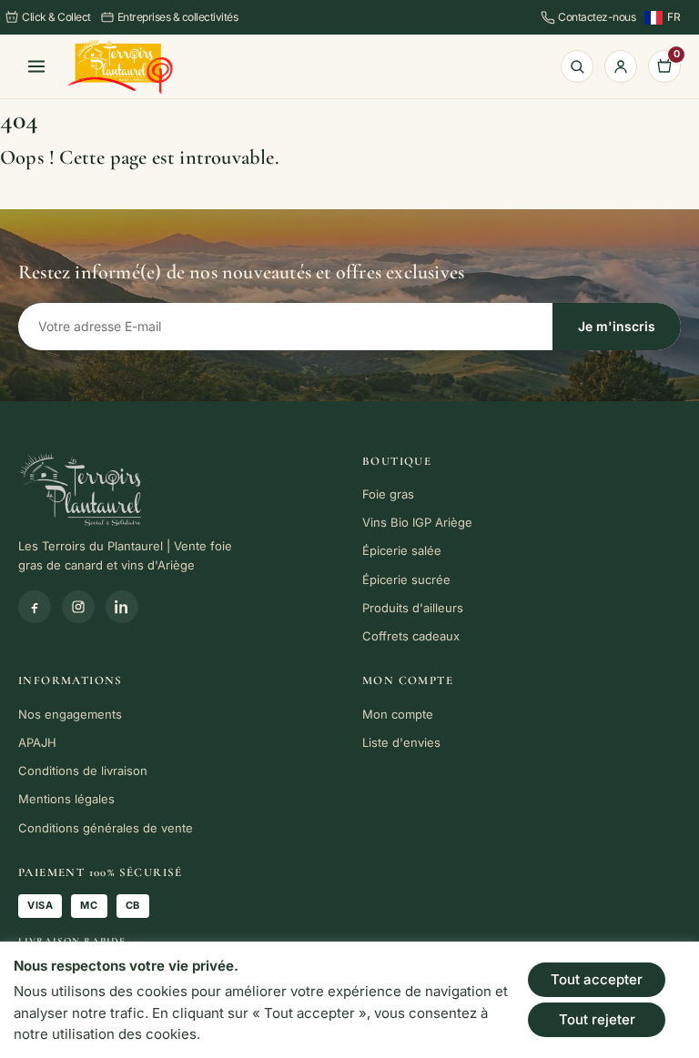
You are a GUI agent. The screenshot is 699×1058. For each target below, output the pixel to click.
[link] (120, 66)
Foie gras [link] (388, 494)
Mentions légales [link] (66, 798)
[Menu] (36, 66)
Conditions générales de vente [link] (105, 828)
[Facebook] (34, 606)
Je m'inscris (616, 326)
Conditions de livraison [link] (82, 770)
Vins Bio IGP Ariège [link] (417, 522)
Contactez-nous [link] (596, 17)
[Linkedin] (122, 606)
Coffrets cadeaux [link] (411, 636)
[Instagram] (78, 606)
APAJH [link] (37, 742)
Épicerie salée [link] (401, 550)
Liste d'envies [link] (401, 742)
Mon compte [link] (397, 714)
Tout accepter (597, 979)
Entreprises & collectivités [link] (177, 17)
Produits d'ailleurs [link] (412, 607)
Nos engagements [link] (70, 714)
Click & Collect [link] (56, 17)
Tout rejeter (597, 1019)
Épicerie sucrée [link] (406, 579)
